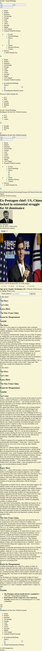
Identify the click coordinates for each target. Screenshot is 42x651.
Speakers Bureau (13, 47)
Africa (36, 192)
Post (4, 286)
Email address (6, 294)
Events (2, 1)
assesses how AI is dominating (20, 599)
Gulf (28, 192)
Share (3, 231)
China (32, 192)
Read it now (11, 291)
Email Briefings (11, 1)
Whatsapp (21, 286)
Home (2, 192)
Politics (6, 192)
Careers (10, 49)
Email (12, 286)
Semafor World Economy (8, 196)
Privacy (6, 51)
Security (2, 228)
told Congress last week (22, 544)
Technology (18, 192)
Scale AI (3, 535)
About (10, 45)
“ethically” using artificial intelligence (16, 596)
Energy (24, 192)
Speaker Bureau (13, 90)
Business (11, 192)
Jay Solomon (4, 224)
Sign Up (32, 294)
